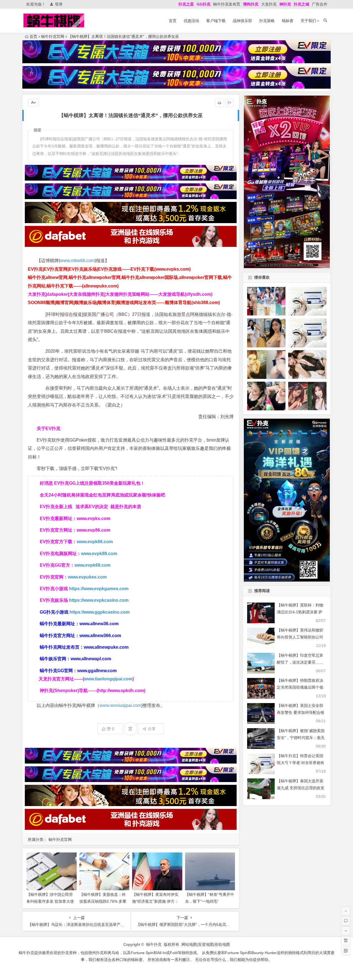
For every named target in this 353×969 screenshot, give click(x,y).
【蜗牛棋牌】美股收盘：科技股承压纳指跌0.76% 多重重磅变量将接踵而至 (102, 901)
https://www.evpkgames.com (99, 588)
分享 (152, 729)
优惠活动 (191, 21)
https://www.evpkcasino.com (99, 600)
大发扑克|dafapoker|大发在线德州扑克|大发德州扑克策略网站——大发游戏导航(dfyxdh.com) (120, 294)
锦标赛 (287, 21)
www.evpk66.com (95, 541)
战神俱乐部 (242, 21)
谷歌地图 (222, 944)
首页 (172, 21)
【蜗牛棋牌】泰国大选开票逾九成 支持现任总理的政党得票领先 (300, 788)
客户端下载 (216, 21)
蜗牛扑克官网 (52, 36)
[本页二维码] (345, 950)
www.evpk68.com (92, 565)
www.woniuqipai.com (120, 705)
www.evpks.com (93, 518)
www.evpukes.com (87, 577)
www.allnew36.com (99, 623)
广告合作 (319, 4)
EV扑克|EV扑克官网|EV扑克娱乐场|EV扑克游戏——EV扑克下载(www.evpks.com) (109, 269)
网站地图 (189, 944)
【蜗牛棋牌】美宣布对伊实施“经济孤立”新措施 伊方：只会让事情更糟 (155, 901)
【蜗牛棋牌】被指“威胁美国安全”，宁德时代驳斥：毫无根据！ (301, 737)
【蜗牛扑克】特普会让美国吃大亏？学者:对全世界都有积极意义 (300, 763)
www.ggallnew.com (97, 670)
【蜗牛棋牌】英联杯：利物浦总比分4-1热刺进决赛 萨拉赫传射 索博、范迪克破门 (300, 612)
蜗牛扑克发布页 (226, 4)
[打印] (219, 103)
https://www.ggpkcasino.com (99, 612)
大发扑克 (269, 4)
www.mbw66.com (77, 260)
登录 (59, 4)
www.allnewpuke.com (106, 647)
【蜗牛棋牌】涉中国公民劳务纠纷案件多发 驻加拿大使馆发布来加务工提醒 (50, 901)
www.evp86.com (93, 530)
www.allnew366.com (100, 635)
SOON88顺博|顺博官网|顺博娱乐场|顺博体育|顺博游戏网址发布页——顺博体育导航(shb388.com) (124, 302)
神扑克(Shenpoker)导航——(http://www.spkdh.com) (92, 690)
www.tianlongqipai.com (108, 679)
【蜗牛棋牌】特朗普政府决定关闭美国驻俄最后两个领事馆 (300, 687)
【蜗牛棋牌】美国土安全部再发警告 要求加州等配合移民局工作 (300, 712)
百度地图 (205, 944)
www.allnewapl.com (91, 658)
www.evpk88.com (99, 553)
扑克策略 (267, 21)
